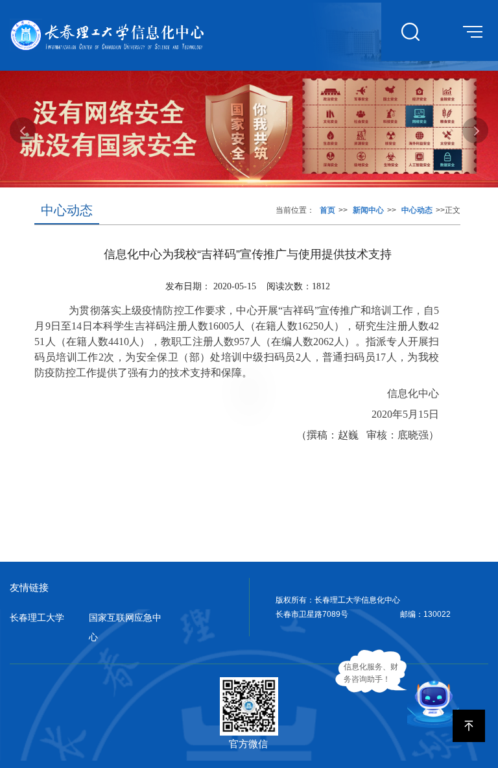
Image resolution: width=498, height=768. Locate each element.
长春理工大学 (37, 617)
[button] (23, 130)
